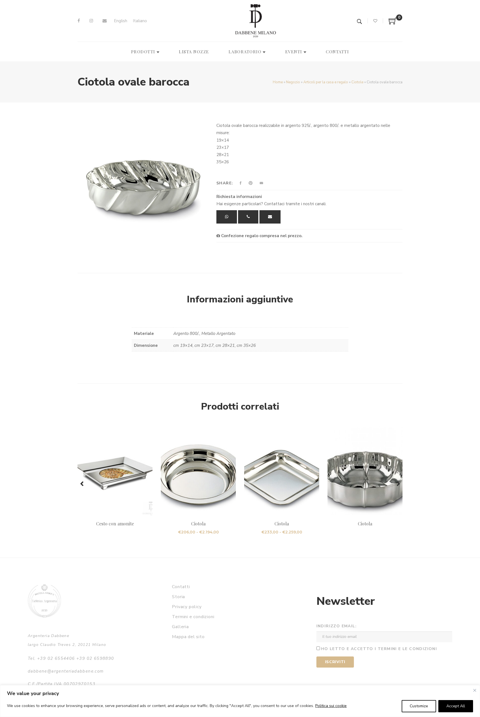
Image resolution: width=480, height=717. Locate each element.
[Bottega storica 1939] (44, 600)
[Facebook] (79, 20)
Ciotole (357, 82)
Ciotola (198, 524)
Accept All (455, 706)
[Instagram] (91, 20)
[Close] (474, 690)
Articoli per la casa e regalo (325, 82)
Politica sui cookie (331, 705)
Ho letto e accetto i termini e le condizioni (379, 648)
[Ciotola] (198, 471)
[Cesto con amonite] (115, 471)
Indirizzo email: (336, 626)
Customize (419, 706)
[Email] (104, 20)
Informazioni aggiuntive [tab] (240, 299)
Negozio (293, 82)
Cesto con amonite (115, 524)
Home (278, 82)
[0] (393, 23)
